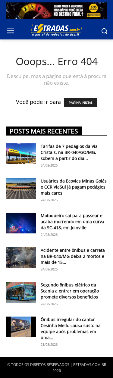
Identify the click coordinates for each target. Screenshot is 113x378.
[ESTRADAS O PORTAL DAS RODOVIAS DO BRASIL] (56, 30)
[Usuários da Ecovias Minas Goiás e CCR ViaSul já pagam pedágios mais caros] (21, 188)
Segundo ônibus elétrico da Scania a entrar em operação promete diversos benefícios (70, 291)
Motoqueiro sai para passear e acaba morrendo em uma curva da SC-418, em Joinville (72, 221)
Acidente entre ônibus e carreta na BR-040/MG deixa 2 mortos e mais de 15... (73, 256)
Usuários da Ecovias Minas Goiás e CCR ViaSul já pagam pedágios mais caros (74, 187)
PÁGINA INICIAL (81, 102)
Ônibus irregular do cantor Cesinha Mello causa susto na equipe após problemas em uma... (71, 328)
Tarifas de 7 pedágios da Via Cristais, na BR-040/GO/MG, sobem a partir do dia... (69, 152)
